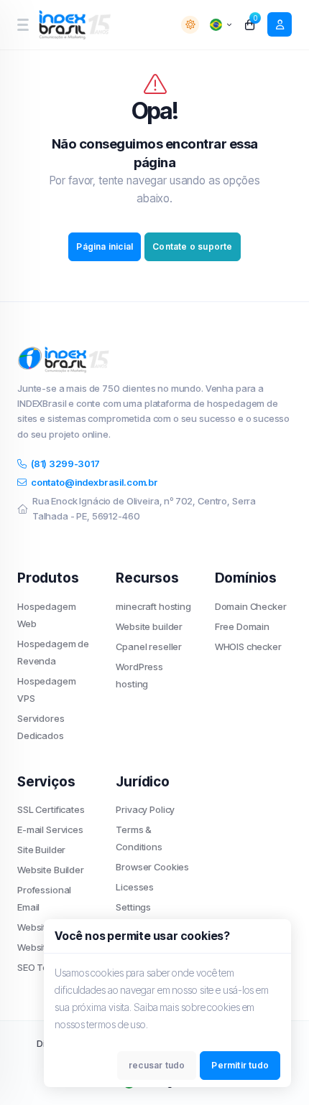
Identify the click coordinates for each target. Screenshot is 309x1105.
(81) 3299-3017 (65, 463)
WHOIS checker (248, 646)
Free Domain (242, 626)
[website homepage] (76, 24)
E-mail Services (50, 829)
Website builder (149, 626)
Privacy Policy (145, 809)
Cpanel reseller (149, 646)
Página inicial (104, 246)
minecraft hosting (153, 606)
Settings (133, 907)
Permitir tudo (240, 1065)
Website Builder (50, 869)
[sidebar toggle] (22, 25)
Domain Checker (251, 606)
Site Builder (41, 849)
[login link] (279, 24)
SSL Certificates (51, 809)
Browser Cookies (152, 867)
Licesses (135, 887)
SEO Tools (39, 967)
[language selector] (220, 25)
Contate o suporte (192, 246)
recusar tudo (157, 1065)
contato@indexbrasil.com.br (94, 482)
